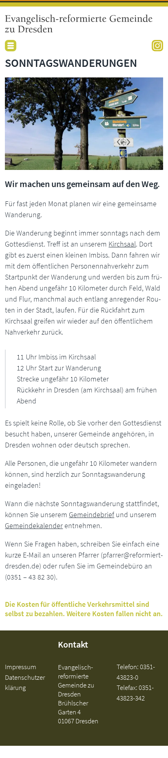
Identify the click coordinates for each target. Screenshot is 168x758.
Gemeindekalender (34, 525)
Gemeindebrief (91, 514)
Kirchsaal (122, 244)
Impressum (20, 666)
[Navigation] (10, 45)
